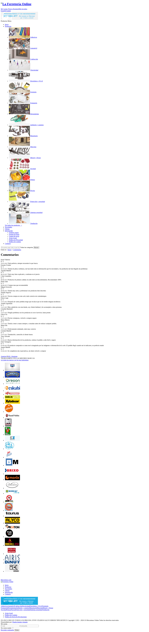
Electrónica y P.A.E (36, 606)
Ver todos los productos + (13, 225)
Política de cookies (15, 242)
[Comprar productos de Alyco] (12, 523)
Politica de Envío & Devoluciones (16, 617)
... (10, 356)
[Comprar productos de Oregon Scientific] (12, 384)
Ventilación (45, 610)
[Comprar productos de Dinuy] (12, 563)
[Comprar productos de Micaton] (12, 528)
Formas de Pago (14, 234)
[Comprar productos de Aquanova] (12, 554)
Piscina (13, 610)
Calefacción (18, 606)
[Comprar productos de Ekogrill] (12, 545)
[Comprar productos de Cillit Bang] (9, 457)
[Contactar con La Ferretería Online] (19, 19)
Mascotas (40, 608)
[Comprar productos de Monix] (12, 479)
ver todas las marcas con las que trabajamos (14, 360)
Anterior (3, 356)
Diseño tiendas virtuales (20, 622)
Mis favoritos (23, 9)
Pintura (8, 610)
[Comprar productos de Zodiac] (12, 493)
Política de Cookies (11, 615)
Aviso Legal (13, 238)
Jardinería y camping (22, 608)
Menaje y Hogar (48, 608)
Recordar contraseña (7, 630)
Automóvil (11, 606)
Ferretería (45, 606)
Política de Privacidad (16, 240)
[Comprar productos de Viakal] (12, 370)
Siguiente (14, 356)
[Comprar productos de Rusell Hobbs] (12, 417)
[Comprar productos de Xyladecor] (12, 403)
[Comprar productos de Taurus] (12, 516)
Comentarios (17, 250)
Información (9, 231)
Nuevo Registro (13, 9)
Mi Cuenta (4, 9)
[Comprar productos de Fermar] (12, 394)
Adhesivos (4, 606)
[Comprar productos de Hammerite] (12, 377)
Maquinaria (33, 608)
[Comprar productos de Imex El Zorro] (9, 449)
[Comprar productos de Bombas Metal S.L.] (12, 465)
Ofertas (7, 229)
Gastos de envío (14, 236)
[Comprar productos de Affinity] (9, 412)
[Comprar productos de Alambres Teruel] (9, 510)
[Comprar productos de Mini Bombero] (7, 434)
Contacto (8, 243)
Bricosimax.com (6, 580)
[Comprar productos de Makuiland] (8, 426)
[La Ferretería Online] (16, 4)
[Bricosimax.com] (7, 582)
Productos (8, 26)
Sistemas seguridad (36, 610)
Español (3, 11)
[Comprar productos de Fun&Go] (9, 537)
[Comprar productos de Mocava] (12, 488)
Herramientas (12, 608)
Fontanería (4, 608)
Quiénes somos (14, 232)
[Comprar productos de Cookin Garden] (12, 398)
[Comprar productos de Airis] (12, 560)
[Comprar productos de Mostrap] (9, 502)
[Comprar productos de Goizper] (12, 571)
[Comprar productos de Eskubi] (12, 391)
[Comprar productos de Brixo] (12, 474)
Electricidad (26, 606)
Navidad (3, 610)
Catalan (8, 11)
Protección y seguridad (22, 610)
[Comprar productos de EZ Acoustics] (12, 440)
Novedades (8, 227)
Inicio (7, 24)
